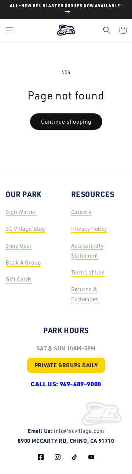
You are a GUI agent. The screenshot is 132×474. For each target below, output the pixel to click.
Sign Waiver (21, 211)
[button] (9, 30)
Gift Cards (19, 279)
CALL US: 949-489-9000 (66, 384)
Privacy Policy (89, 228)
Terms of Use (88, 272)
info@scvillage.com (79, 430)
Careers (81, 211)
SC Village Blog (25, 228)
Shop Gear (19, 245)
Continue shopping (66, 121)
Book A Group (23, 262)
